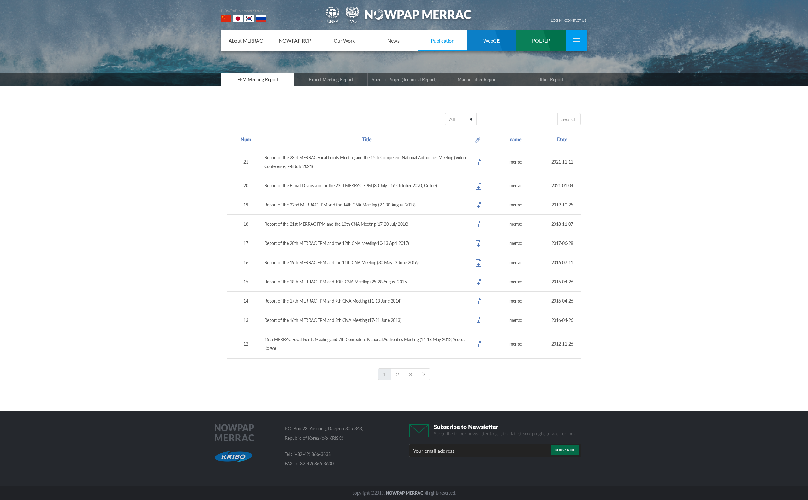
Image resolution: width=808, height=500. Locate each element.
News (393, 41)
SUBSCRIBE (565, 450)
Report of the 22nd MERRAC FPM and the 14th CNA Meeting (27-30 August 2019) (340, 204)
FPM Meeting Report (257, 79)
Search (569, 119)
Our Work (344, 41)
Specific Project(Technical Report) (404, 79)
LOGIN (556, 20)
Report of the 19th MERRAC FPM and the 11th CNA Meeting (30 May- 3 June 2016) (341, 262)
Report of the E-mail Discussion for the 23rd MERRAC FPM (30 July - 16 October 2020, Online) (350, 185)
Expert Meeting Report (331, 79)
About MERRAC (246, 41)
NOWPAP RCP (295, 41)
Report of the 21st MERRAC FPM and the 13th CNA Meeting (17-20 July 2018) (336, 224)
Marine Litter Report (477, 79)
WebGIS (492, 41)
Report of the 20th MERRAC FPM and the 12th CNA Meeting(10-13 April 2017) (336, 243)
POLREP (541, 41)
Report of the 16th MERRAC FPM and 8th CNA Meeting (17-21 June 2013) (332, 320)
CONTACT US (575, 20)
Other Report (550, 79)
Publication (442, 41)
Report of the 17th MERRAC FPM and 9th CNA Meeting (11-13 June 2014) (332, 301)
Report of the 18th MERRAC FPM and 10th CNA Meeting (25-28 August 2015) (336, 281)
